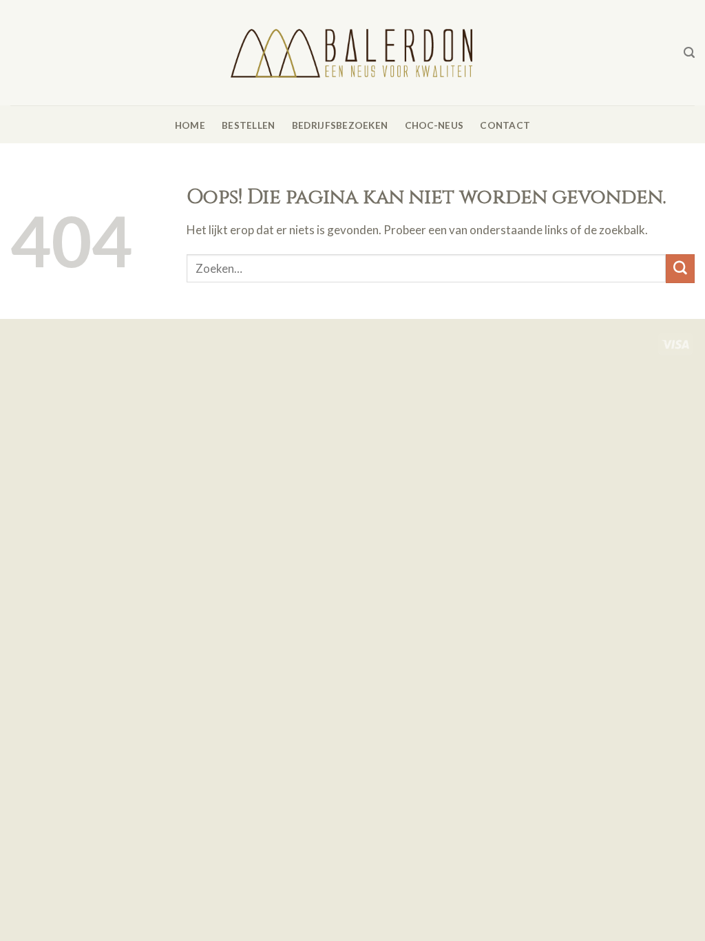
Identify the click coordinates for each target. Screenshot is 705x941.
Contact (505, 125)
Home (190, 125)
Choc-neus (434, 125)
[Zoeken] (689, 53)
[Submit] (680, 268)
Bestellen (248, 125)
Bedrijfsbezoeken (340, 125)
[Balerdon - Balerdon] (352, 52)
